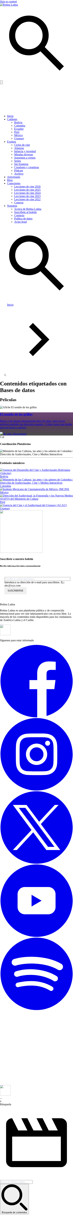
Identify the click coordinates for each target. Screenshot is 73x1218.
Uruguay (19, 138)
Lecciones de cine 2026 (27, 186)
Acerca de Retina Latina (27, 208)
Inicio (10, 116)
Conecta (18, 202)
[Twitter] (36, 862)
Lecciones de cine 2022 (27, 199)
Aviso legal (20, 221)
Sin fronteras (21, 164)
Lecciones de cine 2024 (27, 192)
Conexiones (13, 183)
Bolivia (18, 122)
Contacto (19, 215)
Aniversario (13, 176)
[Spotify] (36, 1009)
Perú (16, 132)
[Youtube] (36, 935)
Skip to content (8, 1)
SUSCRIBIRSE (15, 590)
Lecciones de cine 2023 (27, 196)
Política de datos (23, 218)
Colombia (19, 125)
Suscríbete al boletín (25, 212)
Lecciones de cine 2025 (27, 189)
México (18, 135)
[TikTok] (36, 1083)
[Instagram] (36, 789)
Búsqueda (5, 1104)
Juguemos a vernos (24, 157)
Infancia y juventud (25, 151)
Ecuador (19, 128)
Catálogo (12, 119)
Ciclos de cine (22, 144)
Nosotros (12, 205)
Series (17, 160)
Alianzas (19, 148)
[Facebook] (36, 716)
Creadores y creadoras (26, 167)
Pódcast (18, 170)
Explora (11, 141)
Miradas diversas (23, 154)
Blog (10, 180)
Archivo (18, 173)
